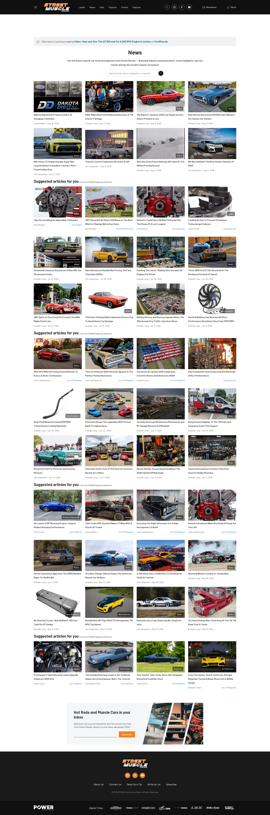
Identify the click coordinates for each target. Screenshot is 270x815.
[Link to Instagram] (174, 7)
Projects (113, 7)
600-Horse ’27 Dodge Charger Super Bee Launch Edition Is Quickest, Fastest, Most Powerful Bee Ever (55, 165)
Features (136, 7)
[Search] (160, 73)
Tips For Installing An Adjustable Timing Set (56, 220)
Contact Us (115, 784)
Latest (82, 7)
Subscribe (127, 734)
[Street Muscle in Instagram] (127, 775)
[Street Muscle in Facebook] (135, 775)
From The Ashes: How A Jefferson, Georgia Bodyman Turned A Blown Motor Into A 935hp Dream (210, 679)
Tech (102, 7)
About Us (99, 784)
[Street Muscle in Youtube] (142, 775)
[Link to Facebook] (181, 7)
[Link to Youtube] (189, 7)
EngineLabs (180, 229)
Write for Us (153, 784)
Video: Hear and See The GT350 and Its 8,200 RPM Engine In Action (112, 41)
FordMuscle (161, 41)
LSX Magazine (76, 380)
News (92, 7)
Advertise (171, 784)
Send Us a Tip (134, 784)
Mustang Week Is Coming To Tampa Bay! (208, 573)
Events (124, 7)
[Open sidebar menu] (35, 7)
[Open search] (167, 7)
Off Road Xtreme (126, 229)
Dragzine (78, 225)
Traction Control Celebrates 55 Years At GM (107, 161)
